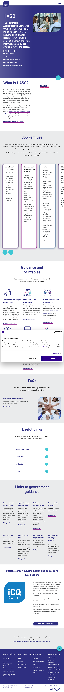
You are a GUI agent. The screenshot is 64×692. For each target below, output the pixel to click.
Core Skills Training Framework (9, 675)
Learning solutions (8, 668)
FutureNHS (20, 457)
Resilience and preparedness (7, 664)
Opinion (20, 661)
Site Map (56, 686)
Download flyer (48, 322)
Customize (31, 358)
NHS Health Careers (23, 449)
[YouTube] (58, 689)
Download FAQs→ (8, 407)
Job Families (7, 57)
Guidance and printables (11, 60)
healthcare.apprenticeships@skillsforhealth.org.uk (32, 641)
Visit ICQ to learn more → (46, 624)
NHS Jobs (19, 464)
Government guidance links (12, 66)
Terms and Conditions (37, 686)
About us (35, 658)
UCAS (18, 471)
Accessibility (28, 686)
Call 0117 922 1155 (54, 654)
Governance (36, 667)
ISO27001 (51, 686)
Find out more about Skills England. (13, 121)
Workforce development (7, 659)
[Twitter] (55, 689)
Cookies (45, 347)
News (20, 658)
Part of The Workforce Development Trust (53, 662)
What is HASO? (8, 54)
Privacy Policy (28, 687)
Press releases (22, 664)
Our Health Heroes (38, 661)
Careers (35, 664)
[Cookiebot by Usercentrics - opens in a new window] (55, 332)
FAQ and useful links (10, 63)
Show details (55, 353)
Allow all (52, 358)
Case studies (22, 667)
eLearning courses (8, 671)
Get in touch (51, 658)
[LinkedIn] (51, 689)
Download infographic (10, 323)
